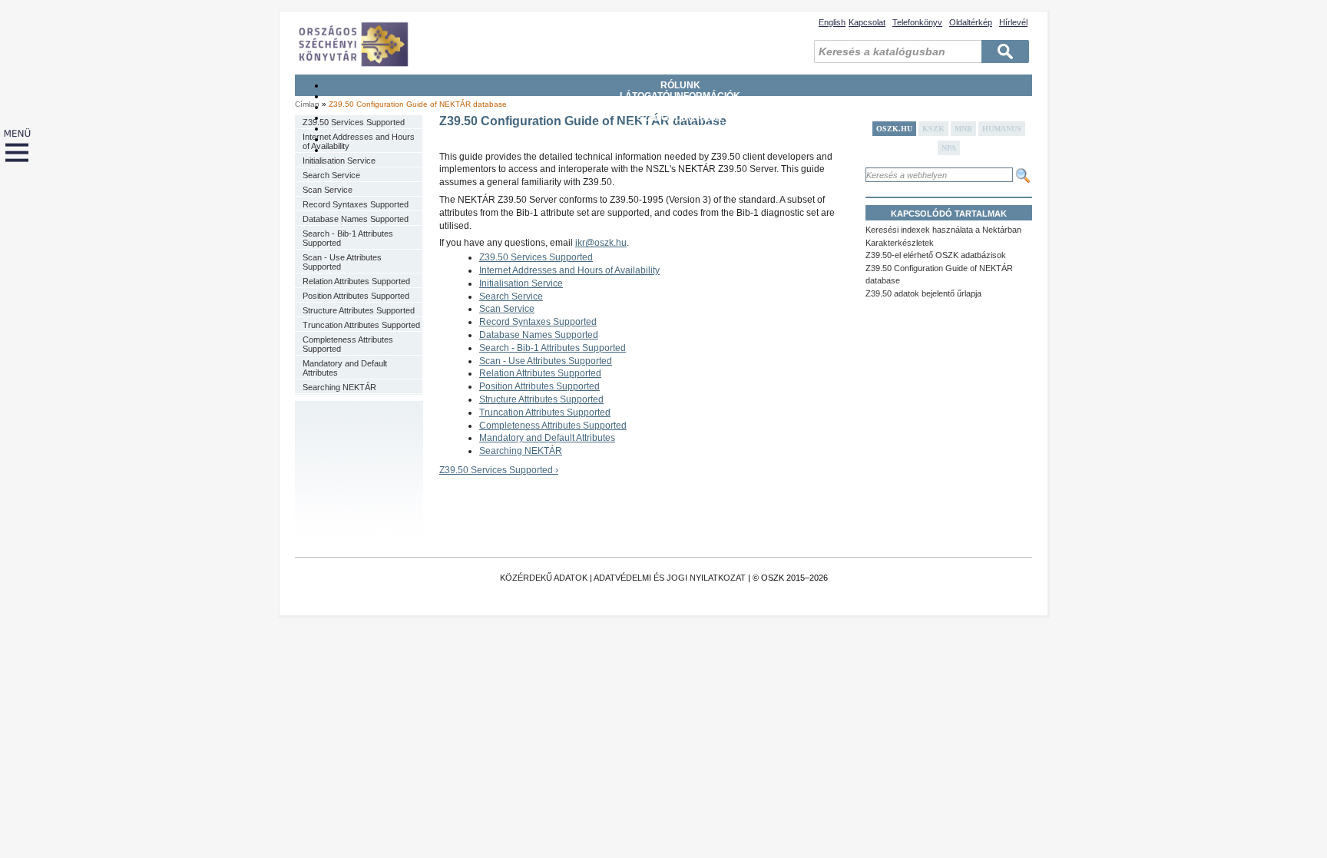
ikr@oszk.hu (601, 242)
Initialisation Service (339, 160)
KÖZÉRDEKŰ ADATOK (543, 577)
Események (680, 149)
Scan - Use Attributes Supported (342, 262)
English (832, 22)
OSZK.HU (894, 128)
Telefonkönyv (917, 22)
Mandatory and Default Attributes (345, 368)
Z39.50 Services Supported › (498, 470)
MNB (963, 128)
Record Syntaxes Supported (356, 204)
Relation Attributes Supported (356, 281)
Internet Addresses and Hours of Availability (359, 141)
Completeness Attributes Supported (348, 344)
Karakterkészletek (899, 242)
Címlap (307, 104)
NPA (948, 148)
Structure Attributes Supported (359, 310)
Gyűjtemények (680, 106)
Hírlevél (1013, 22)
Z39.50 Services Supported (354, 122)
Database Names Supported (356, 219)
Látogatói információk (680, 96)
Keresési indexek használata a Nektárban (943, 229)
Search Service (331, 175)
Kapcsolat (867, 22)
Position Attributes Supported (356, 295)
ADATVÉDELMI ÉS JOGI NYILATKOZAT (670, 577)
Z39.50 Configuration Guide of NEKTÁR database (418, 104)
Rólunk (680, 85)
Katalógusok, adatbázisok (680, 128)
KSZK (933, 128)
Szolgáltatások (680, 117)
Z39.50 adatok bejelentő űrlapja (923, 293)
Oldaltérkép (970, 22)
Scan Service (327, 189)
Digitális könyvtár (680, 139)
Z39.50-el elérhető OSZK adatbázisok (935, 255)
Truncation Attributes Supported (361, 325)
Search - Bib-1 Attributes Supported (348, 238)
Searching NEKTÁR (339, 387)
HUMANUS (1001, 128)
